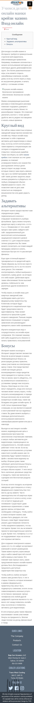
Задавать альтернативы (17, 41)
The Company (17, 636)
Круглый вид (12, 38)
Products (17, 640)
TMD (29, 701)
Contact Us (17, 645)
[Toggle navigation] (30, 7)
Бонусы (10, 44)
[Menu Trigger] (29, 3)
